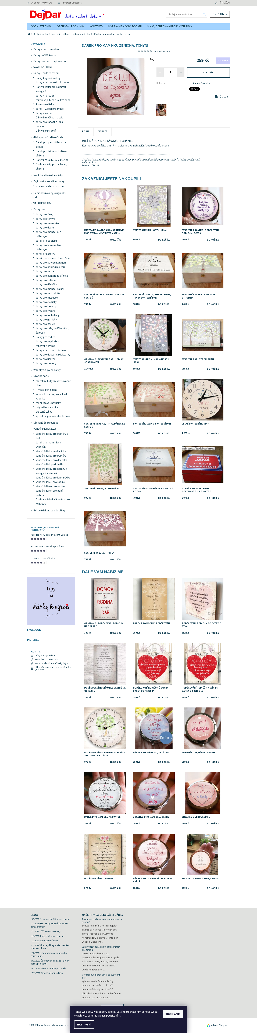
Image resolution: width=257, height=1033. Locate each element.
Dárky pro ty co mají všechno (50, 61)
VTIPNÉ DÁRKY (42, 203)
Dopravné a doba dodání (125, 26)
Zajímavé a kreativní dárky (48, 181)
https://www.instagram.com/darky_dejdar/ (53, 668)
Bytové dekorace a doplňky (49, 510)
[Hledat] (204, 14)
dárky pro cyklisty (46, 302)
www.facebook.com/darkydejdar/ (52, 663)
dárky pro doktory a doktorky (53, 355)
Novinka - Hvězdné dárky (48, 175)
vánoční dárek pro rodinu (50, 482)
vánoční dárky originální (50, 464)
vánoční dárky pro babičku (51, 456)
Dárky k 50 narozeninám (52, 936)
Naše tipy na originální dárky (102, 915)
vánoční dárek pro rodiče (50, 486)
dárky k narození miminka (51, 350)
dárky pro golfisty (46, 319)
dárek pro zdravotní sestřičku (53, 258)
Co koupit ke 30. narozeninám (55, 919)
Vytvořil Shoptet (219, 1025)
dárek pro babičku (46, 241)
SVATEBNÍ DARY (42, 67)
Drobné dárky (41, 376)
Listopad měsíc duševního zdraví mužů (49, 954)
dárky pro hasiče (45, 324)
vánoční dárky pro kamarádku (53, 478)
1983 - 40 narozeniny (50, 931)
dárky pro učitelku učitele (48, 137)
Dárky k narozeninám (46, 49)
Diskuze (102, 131)
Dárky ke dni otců (46, 131)
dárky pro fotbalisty (47, 315)
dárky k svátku (44, 113)
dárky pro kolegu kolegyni (51, 263)
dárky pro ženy (44, 214)
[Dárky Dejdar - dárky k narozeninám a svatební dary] (77, 14)
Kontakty (96, 26)
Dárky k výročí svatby (48, 78)
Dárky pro (39, 209)
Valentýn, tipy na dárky (46, 370)
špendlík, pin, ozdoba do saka (53, 416)
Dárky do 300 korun (44, 55)
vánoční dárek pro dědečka (51, 460)
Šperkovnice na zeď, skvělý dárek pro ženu (50, 962)
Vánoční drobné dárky (52, 973)
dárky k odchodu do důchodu (52, 82)
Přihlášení (224, 2)
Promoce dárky (45, 104)
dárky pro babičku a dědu (50, 267)
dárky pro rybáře (45, 311)
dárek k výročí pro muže (50, 109)
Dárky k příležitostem (46, 73)
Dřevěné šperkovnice (45, 423)
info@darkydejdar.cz (71, 2)
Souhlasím (172, 1014)
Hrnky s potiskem (46, 390)
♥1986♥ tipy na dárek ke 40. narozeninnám (49, 925)
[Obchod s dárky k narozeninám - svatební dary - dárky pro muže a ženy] (29, 34)
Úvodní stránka (41, 26)
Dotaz (223, 96)
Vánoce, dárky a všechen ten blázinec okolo (50, 947)
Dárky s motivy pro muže (53, 968)
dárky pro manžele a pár (50, 289)
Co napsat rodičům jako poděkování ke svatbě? (102, 920)
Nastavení (84, 1025)
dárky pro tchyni (45, 219)
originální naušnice (47, 407)
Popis (85, 131)
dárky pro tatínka (46, 280)
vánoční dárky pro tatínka (51, 451)
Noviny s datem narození (50, 186)
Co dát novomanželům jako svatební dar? (101, 976)
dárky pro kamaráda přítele (52, 276)
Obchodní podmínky (70, 26)
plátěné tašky (44, 412)
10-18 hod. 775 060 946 (41, 2)
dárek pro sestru (45, 254)
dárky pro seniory (46, 363)
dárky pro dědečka (46, 284)
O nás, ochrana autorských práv (169, 26)
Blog (34, 915)
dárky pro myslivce (47, 298)
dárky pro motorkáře (48, 293)
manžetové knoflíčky (48, 403)
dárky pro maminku (47, 223)
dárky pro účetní (45, 359)
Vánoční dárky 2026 (44, 429)
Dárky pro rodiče (45, 337)
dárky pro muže (45, 271)
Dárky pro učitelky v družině (52, 160)
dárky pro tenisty (46, 306)
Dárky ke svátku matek (49, 117)
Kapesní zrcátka (201, 83)
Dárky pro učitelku (49, 940)
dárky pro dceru (45, 228)
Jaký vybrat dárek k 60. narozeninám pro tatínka (101, 948)
